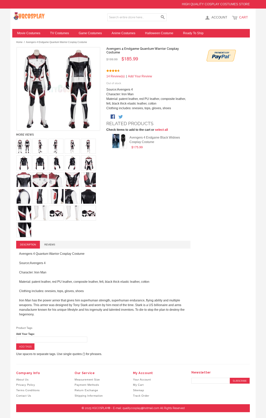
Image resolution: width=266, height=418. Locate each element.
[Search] (163, 17)
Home (19, 42)
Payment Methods (87, 384)
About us (22, 379)
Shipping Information (89, 395)
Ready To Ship (193, 33)
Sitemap (138, 390)
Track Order (141, 395)
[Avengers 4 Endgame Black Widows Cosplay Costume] (119, 141)
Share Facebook (113, 117)
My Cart (138, 384)
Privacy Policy (25, 384)
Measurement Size (87, 379)
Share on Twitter (120, 117)
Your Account (142, 379)
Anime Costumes (123, 33)
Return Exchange (86, 390)
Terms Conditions (28, 390)
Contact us (23, 395)
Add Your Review (140, 76)
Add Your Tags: (25, 333)
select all (161, 129)
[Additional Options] (221, 55)
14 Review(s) (115, 76)
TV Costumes (59, 33)
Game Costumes (90, 33)
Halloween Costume (159, 33)
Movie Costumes (28, 33)
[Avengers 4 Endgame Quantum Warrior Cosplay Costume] (58, 89)
